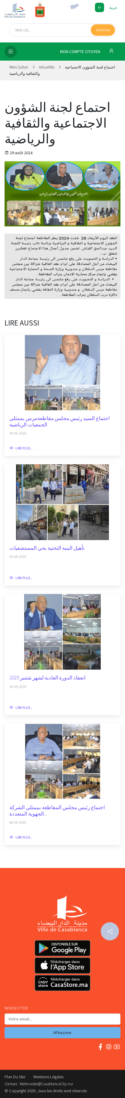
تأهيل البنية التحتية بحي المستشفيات (47, 548)
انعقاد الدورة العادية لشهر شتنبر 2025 (47, 678)
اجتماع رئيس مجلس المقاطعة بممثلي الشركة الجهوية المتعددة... (57, 810)
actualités (46, 67)
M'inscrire (62, 1032)
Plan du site (15, 1077)
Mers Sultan (19, 67)
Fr (99, 7)
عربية (113, 7)
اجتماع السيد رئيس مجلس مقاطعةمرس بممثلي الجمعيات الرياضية (59, 421)
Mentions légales (48, 1077)
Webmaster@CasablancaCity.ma (46, 1083)
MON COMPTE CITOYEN (80, 51)
